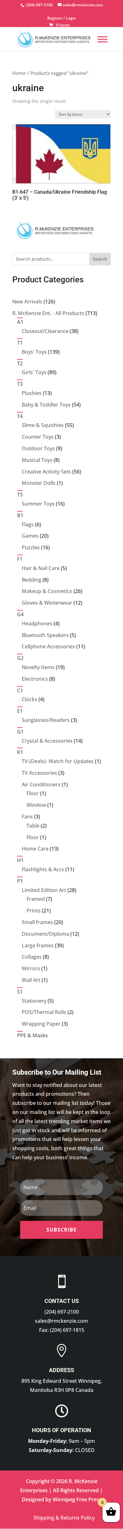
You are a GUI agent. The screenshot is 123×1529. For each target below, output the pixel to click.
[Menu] (102, 39)
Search (100, 259)
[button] (61, 1230)
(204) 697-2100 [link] (61, 1311)
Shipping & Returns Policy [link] (64, 1517)
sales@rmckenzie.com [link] (61, 1320)
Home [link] (19, 73)
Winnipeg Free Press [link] (77, 1499)
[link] (38, 5)
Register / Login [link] (61, 18)
